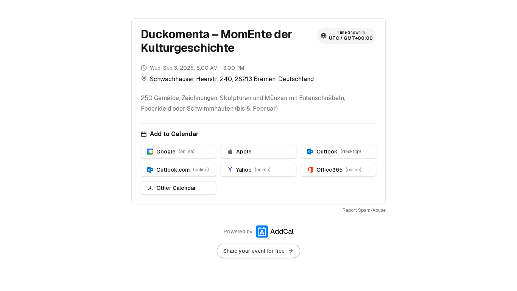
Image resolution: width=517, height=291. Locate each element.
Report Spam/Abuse (364, 210)
